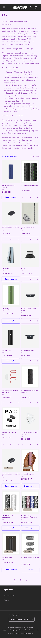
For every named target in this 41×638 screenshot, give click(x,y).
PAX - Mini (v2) (6, 350)
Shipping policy (14, 633)
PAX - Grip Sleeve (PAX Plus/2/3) (8, 186)
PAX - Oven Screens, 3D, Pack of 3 (30, 558)
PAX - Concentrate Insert (28, 269)
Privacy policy (23, 630)
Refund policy (13, 630)
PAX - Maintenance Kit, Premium (27, 228)
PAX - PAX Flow (6, 269)
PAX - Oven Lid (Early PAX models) (28, 309)
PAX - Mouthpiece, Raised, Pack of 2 (11, 475)
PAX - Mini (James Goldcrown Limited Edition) (10, 516)
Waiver (7, 600)
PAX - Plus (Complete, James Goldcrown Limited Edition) (29, 516)
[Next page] (26, 580)
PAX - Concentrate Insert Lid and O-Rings (10, 391)
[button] (4, 7)
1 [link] (14, 580)
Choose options (11, 197)
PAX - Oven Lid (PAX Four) (9, 432)
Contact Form (9, 595)
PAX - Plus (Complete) (27, 474)
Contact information (27, 633)
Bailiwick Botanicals (19, 627)
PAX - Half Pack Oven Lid (28, 350)
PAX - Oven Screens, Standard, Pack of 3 (29, 433)
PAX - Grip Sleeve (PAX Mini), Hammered (29, 391)
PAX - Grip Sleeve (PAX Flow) (29, 185)
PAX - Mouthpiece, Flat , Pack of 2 (11, 228)
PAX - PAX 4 (5, 309)
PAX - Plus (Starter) (7, 557)
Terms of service (34, 630)
